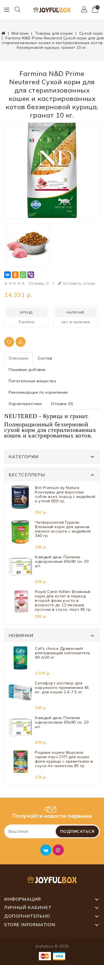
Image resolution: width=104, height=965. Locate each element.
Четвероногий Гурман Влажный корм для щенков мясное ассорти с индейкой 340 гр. (63, 529)
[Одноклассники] (15, 274)
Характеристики (25, 403)
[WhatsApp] (23, 274)
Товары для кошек (54, 33)
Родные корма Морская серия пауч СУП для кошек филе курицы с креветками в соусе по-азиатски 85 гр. (64, 759)
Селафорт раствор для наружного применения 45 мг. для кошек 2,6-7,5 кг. (62, 687)
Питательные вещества (32, 380)
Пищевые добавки (27, 369)
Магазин (20, 33)
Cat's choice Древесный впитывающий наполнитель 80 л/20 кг (63, 653)
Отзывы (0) (62, 403)
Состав (45, 358)
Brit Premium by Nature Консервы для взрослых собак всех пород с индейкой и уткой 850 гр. (65, 494)
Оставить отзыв (78, 283)
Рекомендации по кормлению (38, 392)
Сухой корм (91, 33)
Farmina (26, 321)
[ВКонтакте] (7, 274)
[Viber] (30, 274)
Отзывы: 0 (39, 283)
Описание (18, 358)
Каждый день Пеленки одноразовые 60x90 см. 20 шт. (61, 561)
